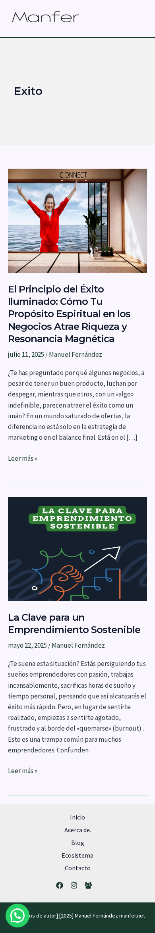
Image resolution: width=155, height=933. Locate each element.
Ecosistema (77, 855)
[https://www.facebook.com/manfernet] (59, 885)
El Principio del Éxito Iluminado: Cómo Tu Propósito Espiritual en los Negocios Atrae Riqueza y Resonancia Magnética (69, 313)
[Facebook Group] (88, 885)
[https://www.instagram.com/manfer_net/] (74, 885)
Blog (77, 842)
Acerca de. (77, 830)
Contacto (78, 868)
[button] (17, 915)
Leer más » (22, 459)
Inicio (77, 817)
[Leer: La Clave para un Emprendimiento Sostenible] (77, 548)
